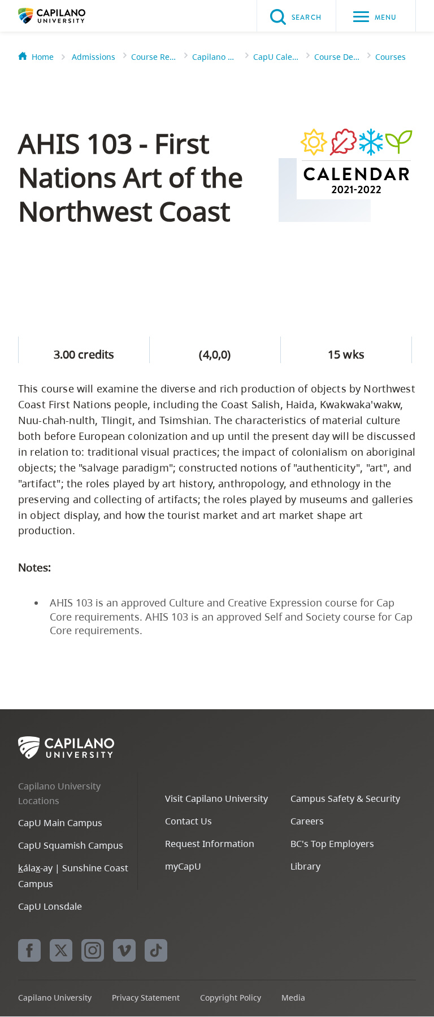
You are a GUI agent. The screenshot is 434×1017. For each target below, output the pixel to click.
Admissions (93, 56)
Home (43, 56)
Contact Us (188, 821)
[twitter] (61, 950)
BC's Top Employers (332, 843)
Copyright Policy (230, 997)
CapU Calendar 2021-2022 (275, 56)
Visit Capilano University (216, 798)
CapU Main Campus (60, 823)
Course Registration (153, 56)
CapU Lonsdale (50, 906)
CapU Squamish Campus (70, 845)
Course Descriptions (336, 56)
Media (293, 997)
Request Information (209, 843)
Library (305, 866)
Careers (307, 821)
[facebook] (29, 950)
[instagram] (92, 950)
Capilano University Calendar (214, 56)
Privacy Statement (146, 997)
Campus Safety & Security (345, 798)
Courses (390, 56)
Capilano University (69, 16)
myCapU (183, 866)
